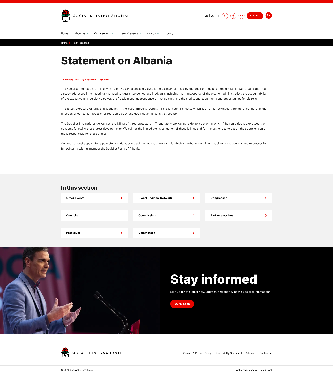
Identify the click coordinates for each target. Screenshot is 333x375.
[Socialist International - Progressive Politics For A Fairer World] (95, 15)
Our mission (182, 303)
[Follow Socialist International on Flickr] (241, 16)
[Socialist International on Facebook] (233, 16)
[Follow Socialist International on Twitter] (225, 16)
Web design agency (246, 370)
